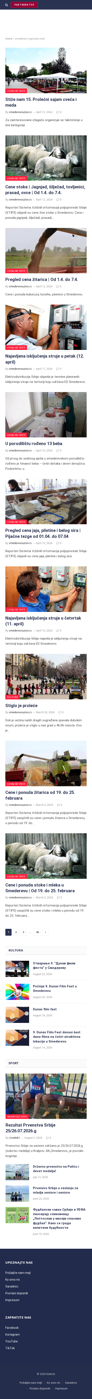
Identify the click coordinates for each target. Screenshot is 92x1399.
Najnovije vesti (17, 1116)
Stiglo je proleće (21, 705)
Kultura (12, 697)
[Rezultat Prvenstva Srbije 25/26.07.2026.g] (46, 1096)
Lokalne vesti (16, 90)
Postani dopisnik (16, 1293)
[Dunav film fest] (17, 1015)
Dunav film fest (45, 1009)
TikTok (10, 1348)
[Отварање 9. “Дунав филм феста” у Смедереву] (17, 969)
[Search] (6, 5)
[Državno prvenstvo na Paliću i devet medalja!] (17, 1172)
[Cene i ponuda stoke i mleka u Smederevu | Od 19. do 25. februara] (46, 856)
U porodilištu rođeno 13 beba (33, 443)
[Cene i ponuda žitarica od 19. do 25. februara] (46, 763)
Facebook (12, 1327)
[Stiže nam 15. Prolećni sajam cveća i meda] (46, 70)
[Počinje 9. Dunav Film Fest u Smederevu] (17, 992)
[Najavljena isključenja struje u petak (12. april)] (46, 327)
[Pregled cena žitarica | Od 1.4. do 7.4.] (46, 250)
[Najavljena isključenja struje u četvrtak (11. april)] (46, 589)
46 (37, 932)
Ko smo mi (12, 1279)
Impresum (12, 1300)
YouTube (11, 1341)
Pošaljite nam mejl (18, 1272)
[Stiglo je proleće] (46, 676)
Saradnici (11, 1286)
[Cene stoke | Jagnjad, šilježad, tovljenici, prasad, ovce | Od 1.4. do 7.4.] (46, 158)
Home (8, 38)
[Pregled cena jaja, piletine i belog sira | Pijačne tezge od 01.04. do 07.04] (46, 501)
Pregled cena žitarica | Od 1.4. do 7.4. (41, 279)
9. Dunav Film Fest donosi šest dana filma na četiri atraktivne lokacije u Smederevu (56, 1036)
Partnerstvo (24, 4)
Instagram (12, 1334)
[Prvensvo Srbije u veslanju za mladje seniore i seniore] (17, 1194)
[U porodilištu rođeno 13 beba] (46, 415)
